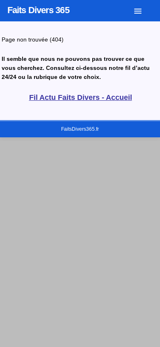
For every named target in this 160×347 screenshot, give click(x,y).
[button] (144, 9)
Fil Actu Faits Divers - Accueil (80, 97)
